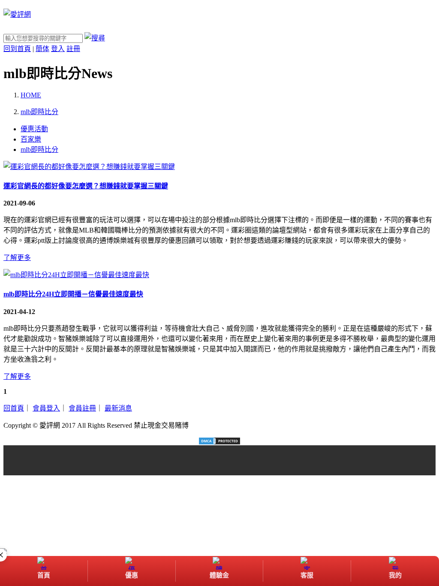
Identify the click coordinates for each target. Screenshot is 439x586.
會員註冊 (82, 408)
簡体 (42, 48)
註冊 (73, 48)
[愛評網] (17, 14)
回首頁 (13, 408)
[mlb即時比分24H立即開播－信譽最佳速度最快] (76, 274)
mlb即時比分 (39, 149)
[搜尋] (94, 38)
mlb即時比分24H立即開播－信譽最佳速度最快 (73, 294)
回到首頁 (17, 48)
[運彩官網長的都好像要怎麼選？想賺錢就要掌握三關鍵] (89, 166)
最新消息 (118, 408)
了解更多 (17, 257)
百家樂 (31, 139)
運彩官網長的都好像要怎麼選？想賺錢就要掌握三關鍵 (85, 186)
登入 (58, 48)
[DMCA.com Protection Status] (219, 441)
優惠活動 (34, 129)
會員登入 (46, 408)
